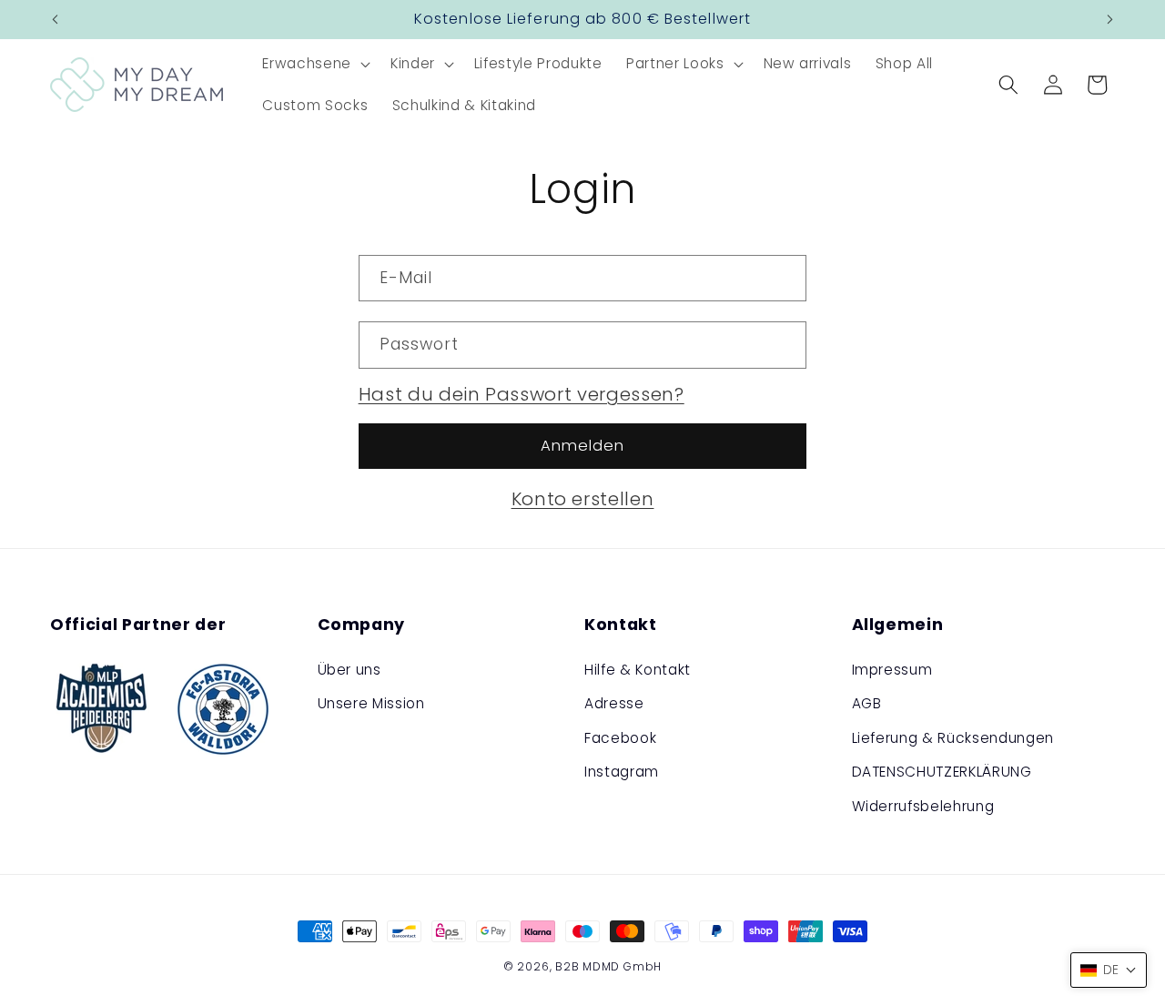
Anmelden (583, 445)
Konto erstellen (583, 499)
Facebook (620, 737)
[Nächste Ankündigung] (1110, 20)
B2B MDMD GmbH (608, 966)
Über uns (349, 669)
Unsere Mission (371, 703)
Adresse (614, 703)
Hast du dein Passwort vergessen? (521, 394)
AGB (867, 703)
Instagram (621, 772)
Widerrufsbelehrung (923, 806)
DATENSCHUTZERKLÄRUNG (942, 772)
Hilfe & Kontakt (637, 669)
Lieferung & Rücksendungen (953, 737)
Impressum (892, 669)
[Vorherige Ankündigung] (55, 20)
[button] (314, 64)
